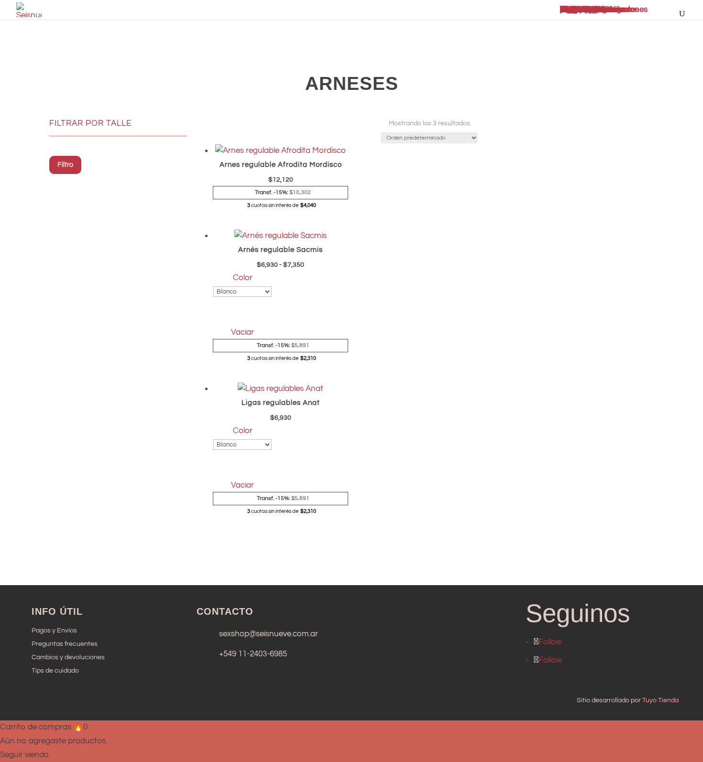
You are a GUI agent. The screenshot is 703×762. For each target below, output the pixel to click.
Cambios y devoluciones (68, 657)
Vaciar (242, 332)
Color (243, 277)
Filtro (65, 164)
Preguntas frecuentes (65, 644)
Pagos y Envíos (54, 630)
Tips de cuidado (55, 670)
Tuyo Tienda (660, 700)
